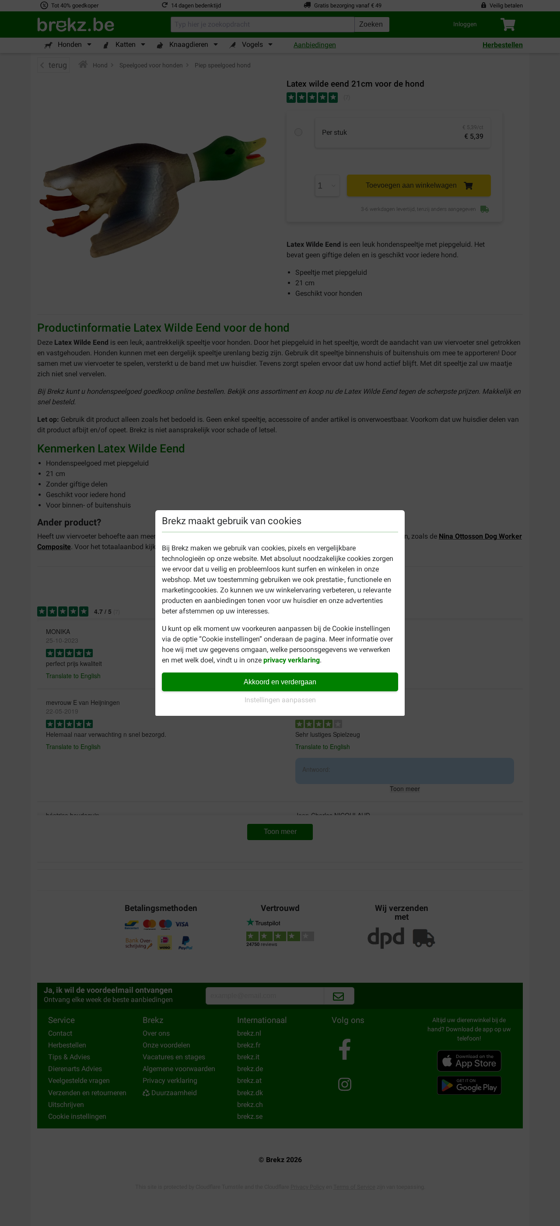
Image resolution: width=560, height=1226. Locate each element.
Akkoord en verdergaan (280, 682)
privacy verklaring (291, 660)
